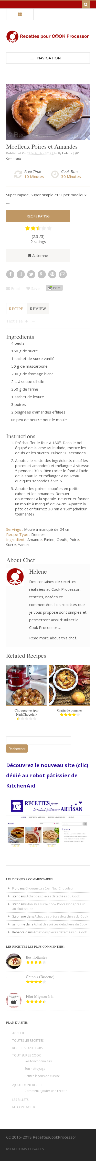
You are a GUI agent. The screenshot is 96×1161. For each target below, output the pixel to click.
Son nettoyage (35, 1068)
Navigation (49, 57)
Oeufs (62, 539)
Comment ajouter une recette (46, 1091)
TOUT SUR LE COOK (26, 1055)
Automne (40, 255)
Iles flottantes (36, 957)
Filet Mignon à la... (41, 996)
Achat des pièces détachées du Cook (53, 896)
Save (35, 288)
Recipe (16, 308)
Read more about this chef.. (53, 637)
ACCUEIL (18, 1033)
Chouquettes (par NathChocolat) (26, 712)
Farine (49, 539)
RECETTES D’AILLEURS (27, 1048)
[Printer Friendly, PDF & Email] (54, 288)
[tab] (16, 310)
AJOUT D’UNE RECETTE (28, 1085)
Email (15, 288)
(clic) (81, 765)
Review (38, 308)
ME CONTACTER (23, 1107)
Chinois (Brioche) (40, 976)
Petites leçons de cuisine (42, 1076)
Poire (74, 539)
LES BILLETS (20, 1100)
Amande (34, 539)
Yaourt (24, 544)
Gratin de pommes (69, 710)
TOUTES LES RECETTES (28, 1040)
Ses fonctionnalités (38, 1061)
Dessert (38, 534)
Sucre (11, 544)
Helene (67, 153)
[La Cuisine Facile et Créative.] (48, 40)
